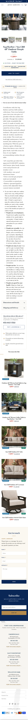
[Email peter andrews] (18, 704)
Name (4, 549)
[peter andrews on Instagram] (15, 704)
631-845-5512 (19, 98)
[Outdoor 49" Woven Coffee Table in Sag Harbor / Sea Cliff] (14, 402)
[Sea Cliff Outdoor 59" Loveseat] (14, 469)
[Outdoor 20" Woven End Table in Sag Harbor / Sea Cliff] (14, 368)
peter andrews (16, 709)
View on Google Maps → (14, 646)
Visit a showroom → (14, 327)
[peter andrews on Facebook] (10, 704)
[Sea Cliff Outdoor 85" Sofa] (14, 437)
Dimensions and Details (11, 302)
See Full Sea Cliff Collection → (14, 79)
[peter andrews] (14, 5)
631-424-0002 (14, 659)
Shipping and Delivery (10, 308)
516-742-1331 (14, 678)
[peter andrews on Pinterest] (12, 704)
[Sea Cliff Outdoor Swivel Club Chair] (14, 502)
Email (4, 557)
